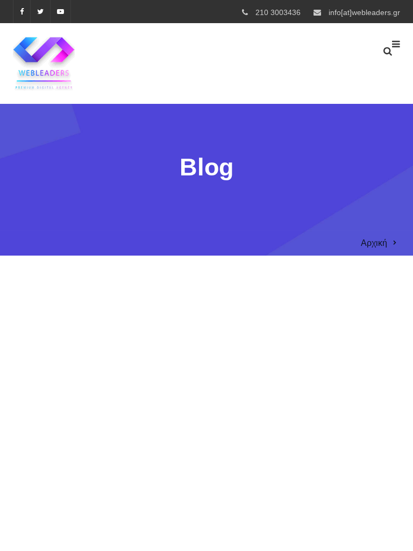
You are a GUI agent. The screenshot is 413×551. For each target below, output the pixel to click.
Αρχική (374, 243)
